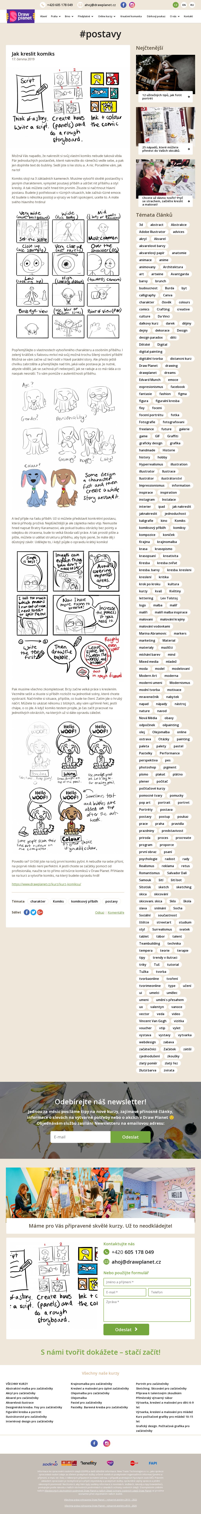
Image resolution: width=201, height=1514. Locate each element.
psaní (168, 852)
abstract (157, 225)
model (159, 668)
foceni (157, 408)
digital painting (150, 351)
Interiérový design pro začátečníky (29, 1421)
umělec (172, 993)
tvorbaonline (149, 979)
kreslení (145, 577)
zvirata (169, 1070)
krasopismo (163, 549)
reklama (168, 866)
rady (186, 859)
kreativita (170, 556)
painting (183, 739)
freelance (146, 429)
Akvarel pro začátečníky (22, 1398)
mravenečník (149, 697)
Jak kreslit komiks (33, 53)
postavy (111, 901)
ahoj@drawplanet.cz (100, 5)
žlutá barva (147, 1070)
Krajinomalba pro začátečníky (91, 1384)
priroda (144, 838)
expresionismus (151, 387)
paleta (144, 746)
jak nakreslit (181, 506)
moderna (171, 676)
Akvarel (160, 239)
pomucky (177, 795)
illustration (179, 464)
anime (163, 260)
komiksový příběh (84, 901)
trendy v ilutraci (165, 957)
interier (145, 506)
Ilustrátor (146, 478)
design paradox (151, 337)
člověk (166, 302)
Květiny (175, 591)
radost (170, 859)
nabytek (172, 697)
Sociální (145, 915)
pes (168, 760)
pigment (170, 767)
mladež (171, 661)
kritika (164, 577)
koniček (169, 535)
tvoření (172, 979)
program (145, 845)
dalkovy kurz (148, 323)
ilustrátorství (171, 478)
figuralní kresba (167, 401)
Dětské (144, 344)
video (176, 1014)
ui (140, 993)
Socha (177, 908)
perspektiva (148, 760)
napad (144, 704)
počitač (162, 781)
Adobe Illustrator (152, 232)
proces (163, 838)
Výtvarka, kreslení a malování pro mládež (164, 1412)
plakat (160, 774)
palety (161, 746)
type (171, 986)
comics (144, 309)
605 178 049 (60, 5)
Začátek (170, 1049)
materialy (146, 647)
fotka (175, 415)
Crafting (163, 309)
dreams (170, 373)
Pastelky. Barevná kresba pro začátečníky (99, 1407)
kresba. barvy (149, 570)
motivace (174, 690)
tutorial (173, 964)
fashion (165, 394)
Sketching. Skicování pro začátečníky (161, 1388)
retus (185, 866)
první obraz (147, 852)
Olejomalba (161, 732)
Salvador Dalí (177, 873)
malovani (146, 619)
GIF (157, 436)
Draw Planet (148, 365)
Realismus (146, 866)
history (144, 457)
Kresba (144, 563)
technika (174, 943)
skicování (161, 894)
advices (178, 232)
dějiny (186, 323)
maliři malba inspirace (171, 612)
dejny (143, 330)
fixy (142, 408)
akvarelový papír (151, 253)
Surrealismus (162, 929)
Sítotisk (145, 887)
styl (142, 929)
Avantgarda (180, 274)
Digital (162, 344)
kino (164, 520)
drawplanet (148, 373)
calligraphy (147, 295)
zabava (168, 1042)
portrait (164, 802)
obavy (169, 718)
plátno (178, 774)
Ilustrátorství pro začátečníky (26, 1416)
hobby (162, 457)
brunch (160, 281)
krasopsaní (147, 556)
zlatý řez (171, 1063)
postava (166, 809)
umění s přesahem (170, 1000)
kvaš (158, 591)
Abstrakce (179, 225)
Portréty (146, 809)
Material (169, 640)
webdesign (147, 1042)
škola (187, 901)
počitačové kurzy (152, 788)
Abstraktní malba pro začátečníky (29, 1388)
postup (164, 816)
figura (143, 401)
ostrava (145, 739)
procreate (183, 838)
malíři (143, 612)
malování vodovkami (154, 626)
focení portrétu (151, 415)
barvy (143, 281)
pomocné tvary (150, 795)
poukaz (182, 816)
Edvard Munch (150, 380)
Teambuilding (149, 943)
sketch (163, 887)
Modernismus (180, 683)
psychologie (148, 859)
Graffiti (172, 436)
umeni (144, 1000)
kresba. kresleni (179, 570)
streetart (164, 922)
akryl (143, 239)
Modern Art (148, 676)
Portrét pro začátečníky (152, 1384)
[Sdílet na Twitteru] (33, 912)
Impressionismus (151, 485)
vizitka (179, 1021)
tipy (142, 957)
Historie (169, 450)
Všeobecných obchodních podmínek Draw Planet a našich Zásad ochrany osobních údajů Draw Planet (98, 1490)
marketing (147, 640)
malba (157, 605)
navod (162, 711)
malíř (173, 605)
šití (161, 880)
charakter (38, 901)
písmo (143, 774)
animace (145, 260)
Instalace (169, 499)
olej (142, 732)
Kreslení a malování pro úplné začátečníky (100, 1388)
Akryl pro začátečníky (21, 1393)
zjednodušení (149, 1056)
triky (142, 964)
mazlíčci (167, 647)
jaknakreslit (148, 513)
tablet (144, 936)
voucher (145, 1028)
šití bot (176, 880)
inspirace (146, 492)
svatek (184, 929)
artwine (157, 274)
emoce (173, 380)
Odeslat (130, 1137)
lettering (146, 598)
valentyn (157, 1007)
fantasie (145, 394)
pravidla (178, 823)
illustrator (147, 471)
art (141, 274)
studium (185, 922)
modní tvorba (149, 690)
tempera (146, 950)
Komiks (58, 901)
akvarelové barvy (152, 246)
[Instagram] (132, 5)
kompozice (147, 535)
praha (159, 823)
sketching (183, 887)
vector (144, 1014)
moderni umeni (150, 683)
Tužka (143, 971)
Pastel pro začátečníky (86, 1402)
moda (143, 668)
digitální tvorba (151, 358)
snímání (160, 908)
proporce (167, 845)
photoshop (147, 767)
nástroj (180, 704)
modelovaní (181, 668)
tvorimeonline (150, 986)
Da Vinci (164, 316)
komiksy (179, 528)
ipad (161, 506)
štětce (144, 922)
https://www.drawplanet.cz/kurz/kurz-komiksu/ (46, 884)
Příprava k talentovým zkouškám (159, 1393)
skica (143, 894)
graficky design (150, 443)
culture (144, 316)
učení (187, 986)
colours (184, 302)
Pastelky (145, 753)
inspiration (168, 492)
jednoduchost (175, 513)
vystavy (165, 1035)
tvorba (161, 971)
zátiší (187, 1049)
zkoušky (173, 1056)
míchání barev (149, 654)
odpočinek (147, 725)
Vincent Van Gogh (152, 1021)
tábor (160, 936)
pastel (178, 746)
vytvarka (185, 1035)
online (181, 732)
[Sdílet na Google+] (40, 912)
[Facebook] (123, 5)
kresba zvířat (167, 563)
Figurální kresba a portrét (23, 1412)
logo (142, 605)
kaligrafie (146, 520)
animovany (147, 267)
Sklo (173, 901)
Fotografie (147, 422)
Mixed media (148, 661)
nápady (161, 704)
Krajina (144, 542)
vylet (177, 1028)
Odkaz (99, 912)
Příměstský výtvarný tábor (154, 1398)
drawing (171, 365)
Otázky (163, 739)
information (181, 485)
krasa (143, 549)
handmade (147, 450)
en (184, 5)
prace (143, 823)
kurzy (143, 591)
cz (175, 5)
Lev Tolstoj (169, 598)
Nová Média (148, 718)
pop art (145, 802)
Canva (167, 295)
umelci (154, 993)
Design (182, 330)
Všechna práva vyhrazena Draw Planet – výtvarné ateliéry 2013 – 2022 (100, 1499)
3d (141, 225)
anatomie (179, 253)
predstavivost (172, 831)
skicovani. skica (150, 901)
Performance (170, 753)
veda (160, 1014)
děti (173, 337)
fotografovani (173, 422)
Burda (169, 288)
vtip (162, 1028)
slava (143, 908)
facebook (178, 387)
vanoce (176, 1007)
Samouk (145, 880)
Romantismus (149, 873)
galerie (184, 429)
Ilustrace (168, 471)
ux (141, 1007)
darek (170, 323)
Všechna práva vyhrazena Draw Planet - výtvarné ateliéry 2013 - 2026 (101, 1505)
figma (182, 394)
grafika (175, 443)
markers (180, 633)
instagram (147, 499)
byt (184, 288)
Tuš (157, 964)
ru (192, 5)
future (166, 429)
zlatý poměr (148, 1063)
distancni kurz (181, 358)
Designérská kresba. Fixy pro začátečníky (34, 1407)
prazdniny (146, 831)
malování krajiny (172, 619)
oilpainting (171, 725)
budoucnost (148, 288)
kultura (173, 584)
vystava (145, 1035)
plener (144, 781)
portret (184, 802)
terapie (182, 950)
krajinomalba (167, 542)
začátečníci (147, 1049)
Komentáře (116, 912)
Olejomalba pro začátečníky (90, 1393)
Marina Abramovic (152, 633)
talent (177, 936)
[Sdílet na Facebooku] (27, 912)
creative (183, 309)
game (143, 436)
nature (144, 711)
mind (171, 654)
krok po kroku (149, 584)
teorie (165, 950)
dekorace (162, 330)
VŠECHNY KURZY (17, 1384)
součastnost (167, 915)
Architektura (173, 267)
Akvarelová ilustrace (20, 1402)
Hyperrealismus (151, 464)
